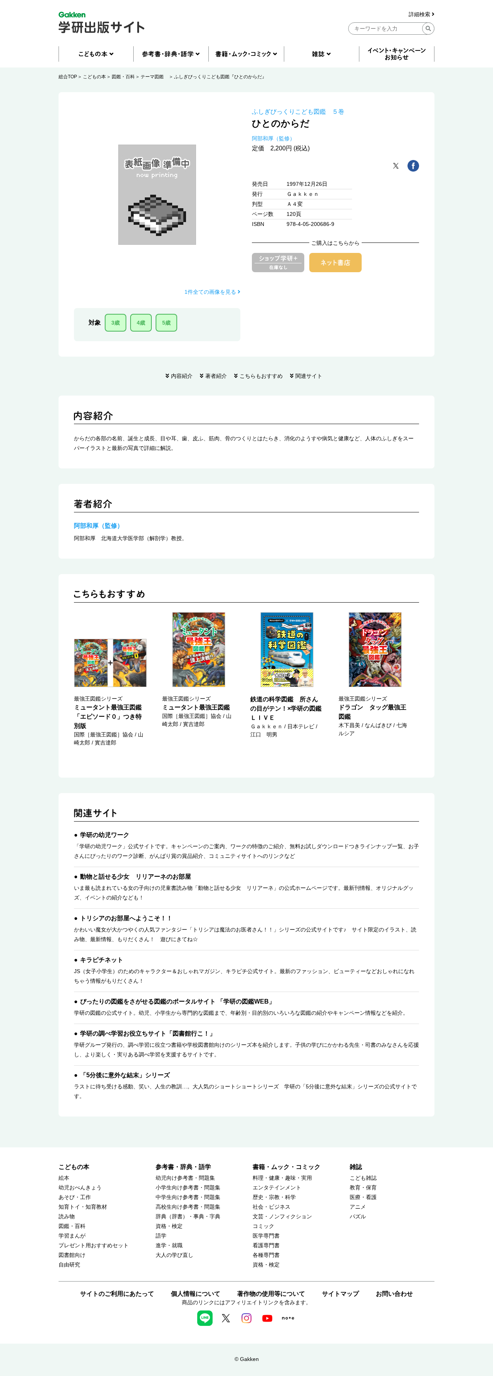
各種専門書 (266, 1255)
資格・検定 (169, 1226)
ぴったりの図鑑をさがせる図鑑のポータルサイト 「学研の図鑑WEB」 (177, 1001)
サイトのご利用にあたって (117, 1293)
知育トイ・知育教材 (83, 1207)
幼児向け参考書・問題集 (185, 1178)
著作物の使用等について (271, 1293)
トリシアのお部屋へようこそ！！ (126, 918)
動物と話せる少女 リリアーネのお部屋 (135, 876)
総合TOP (68, 76)
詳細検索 (420, 14)
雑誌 (356, 1167)
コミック (263, 1226)
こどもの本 (94, 76)
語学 (161, 1236)
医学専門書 (266, 1236)
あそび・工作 (75, 1197)
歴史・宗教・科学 (274, 1197)
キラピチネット (101, 960)
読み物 (67, 1216)
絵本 (64, 1178)
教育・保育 (363, 1188)
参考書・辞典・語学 (183, 1167)
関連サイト (308, 376)
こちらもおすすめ (261, 376)
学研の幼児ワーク (104, 835)
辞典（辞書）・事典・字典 (188, 1216)
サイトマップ (340, 1293)
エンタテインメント (277, 1188)
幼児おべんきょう (80, 1188)
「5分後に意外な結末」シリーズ (125, 1075)
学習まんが (72, 1236)
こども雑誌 (363, 1178)
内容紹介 (182, 376)
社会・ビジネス (271, 1207)
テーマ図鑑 (154, 76)
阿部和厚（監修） (273, 138)
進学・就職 (169, 1245)
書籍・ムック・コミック (286, 1167)
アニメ (358, 1207)
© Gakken (247, 1359)
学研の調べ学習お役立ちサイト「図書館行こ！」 (148, 1033)
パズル (358, 1216)
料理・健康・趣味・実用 (282, 1178)
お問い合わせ (394, 1293)
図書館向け (72, 1255)
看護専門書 (266, 1245)
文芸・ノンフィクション (282, 1216)
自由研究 (69, 1265)
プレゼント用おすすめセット (94, 1245)
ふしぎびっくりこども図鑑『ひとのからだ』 (220, 76)
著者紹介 (216, 376)
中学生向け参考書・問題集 (188, 1197)
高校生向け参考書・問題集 (188, 1207)
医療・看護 (363, 1197)
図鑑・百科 (123, 76)
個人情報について (195, 1293)
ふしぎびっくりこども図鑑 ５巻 (298, 111)
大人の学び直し (174, 1255)
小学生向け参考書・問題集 (188, 1188)
